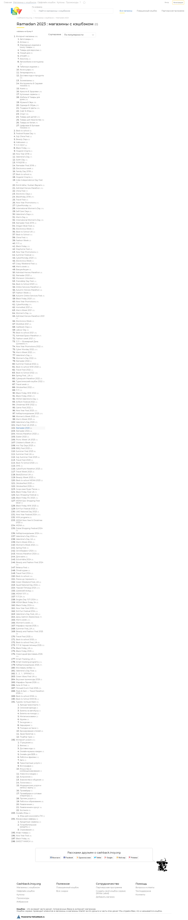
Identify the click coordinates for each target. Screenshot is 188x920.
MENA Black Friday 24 (27, 602)
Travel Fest (22, 200)
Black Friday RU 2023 (27, 498)
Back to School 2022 (27, 373)
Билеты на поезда (29, 713)
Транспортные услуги (31, 763)
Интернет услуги (25, 740)
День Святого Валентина (29, 617)
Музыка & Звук (28, 102)
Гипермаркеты (28, 72)
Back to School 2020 (26, 284)
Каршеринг (26, 725)
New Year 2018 (24, 154)
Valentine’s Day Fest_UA (28, 614)
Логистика (26, 783)
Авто (23, 760)
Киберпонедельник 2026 (29, 665)
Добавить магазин (105, 897)
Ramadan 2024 (24, 431)
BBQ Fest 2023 (24, 448)
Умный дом (26, 53)
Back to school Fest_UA (28, 642)
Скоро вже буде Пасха (28, 489)
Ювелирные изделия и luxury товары (30, 46)
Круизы (24, 719)
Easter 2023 (22, 437)
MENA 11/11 (22, 594)
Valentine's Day (24, 157)
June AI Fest (23, 685)
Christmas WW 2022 (26, 405)
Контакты (140, 894)
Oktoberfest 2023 (25, 483)
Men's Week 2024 (25, 542)
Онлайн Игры (23, 813)
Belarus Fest (22, 567)
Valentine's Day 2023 (26, 422)
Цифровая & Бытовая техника (29, 126)
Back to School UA (25, 232)
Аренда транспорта (30, 705)
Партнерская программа (173, 11)
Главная (8, 2)
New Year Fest (24, 835)
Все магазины (126, 11)
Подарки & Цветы (30, 108)
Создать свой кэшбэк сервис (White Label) (111, 892)
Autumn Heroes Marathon (29, 290)
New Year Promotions (27, 203)
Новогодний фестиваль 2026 (29, 655)
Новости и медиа (29, 774)
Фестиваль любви (25, 668)
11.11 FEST (21, 145)
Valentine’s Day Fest (26, 671)
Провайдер (26, 790)
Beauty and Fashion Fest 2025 (29, 632)
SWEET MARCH (24, 841)
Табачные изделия (29, 67)
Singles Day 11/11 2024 (27, 599)
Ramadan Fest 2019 (26, 223)
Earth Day (21, 160)
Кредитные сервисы (30, 822)
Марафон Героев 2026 (27, 682)
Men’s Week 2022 (25, 352)
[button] (178, 2)
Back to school (23, 131)
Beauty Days (23, 139)
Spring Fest (22, 548)
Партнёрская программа (109, 887)
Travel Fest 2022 (24, 370)
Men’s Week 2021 (25, 310)
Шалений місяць (25, 591)
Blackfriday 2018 (25, 197)
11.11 (19, 243)
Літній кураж (23, 570)
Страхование (27, 830)
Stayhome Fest (24, 249)
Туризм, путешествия (27, 702)
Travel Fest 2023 (24, 460)
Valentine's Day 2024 (26, 536)
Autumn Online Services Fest (30, 296)
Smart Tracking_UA (26, 659)
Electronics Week (25, 229)
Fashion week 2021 (25, 338)
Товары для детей (30, 117)
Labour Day (22, 330)
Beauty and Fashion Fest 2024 (29, 563)
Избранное (22, 901)
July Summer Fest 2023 (28, 457)
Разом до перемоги (26, 579)
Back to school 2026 (26, 696)
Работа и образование (31, 801)
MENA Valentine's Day (27, 399)
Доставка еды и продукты (32, 76)
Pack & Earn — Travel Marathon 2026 (30, 692)
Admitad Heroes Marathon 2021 (30, 317)
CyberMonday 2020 (26, 258)
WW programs (24, 517)
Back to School (24, 234)
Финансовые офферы (27, 819)
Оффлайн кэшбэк (46, 2)
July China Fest (24, 136)
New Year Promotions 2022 (29, 346)
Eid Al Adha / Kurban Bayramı (30, 185)
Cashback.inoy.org (24, 18)
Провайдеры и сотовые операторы (31, 794)
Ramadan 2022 (24, 361)
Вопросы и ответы (145, 887)
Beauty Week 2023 (26, 477)
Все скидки (62, 891)
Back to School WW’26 (27, 699)
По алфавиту (37, 7)
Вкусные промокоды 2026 (29, 679)
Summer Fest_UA (25, 628)
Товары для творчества (32, 120)
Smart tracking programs (29, 662)
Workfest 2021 (23, 324)
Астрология (26, 777)
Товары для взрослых (30, 50)
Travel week (22, 384)
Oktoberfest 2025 (25, 486)
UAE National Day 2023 (27, 511)
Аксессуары (27, 70)
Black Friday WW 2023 (27, 506)
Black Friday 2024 (25, 605)
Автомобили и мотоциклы (31, 63)
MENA (20, 525)
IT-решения (26, 742)
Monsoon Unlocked (25, 278)
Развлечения (27, 804)
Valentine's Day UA (25, 539)
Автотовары (26, 39)
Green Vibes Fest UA (26, 676)
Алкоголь (25, 59)
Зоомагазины (27, 80)
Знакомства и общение (32, 780)
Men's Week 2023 (25, 419)
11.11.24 (20, 596)
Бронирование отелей (31, 731)
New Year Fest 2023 (26, 410)
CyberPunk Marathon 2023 (29, 469)
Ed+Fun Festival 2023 (27, 509)
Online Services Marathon (28, 287)
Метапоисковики (29, 716)
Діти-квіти (21, 557)
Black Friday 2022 (25, 396)
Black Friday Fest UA (26, 492)
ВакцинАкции (23, 269)
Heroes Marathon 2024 (27, 554)
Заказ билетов (28, 734)
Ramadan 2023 (62, 18)
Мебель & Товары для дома (30, 98)
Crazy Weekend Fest (26, 264)
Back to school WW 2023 (28, 367)
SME (19, 466)
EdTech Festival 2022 (26, 402)
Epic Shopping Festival (27, 495)
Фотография (26, 766)
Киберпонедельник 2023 (29, 413)
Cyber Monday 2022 (26, 349)
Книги (24, 88)
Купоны (61, 2)
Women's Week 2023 (27, 416)
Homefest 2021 (24, 307)
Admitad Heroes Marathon (29, 188)
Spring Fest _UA (24, 375)
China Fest (22, 191)
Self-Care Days (23, 211)
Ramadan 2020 (24, 275)
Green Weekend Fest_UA (28, 582)
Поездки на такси (29, 728)
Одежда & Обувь (29, 105)
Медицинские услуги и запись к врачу (30, 786)
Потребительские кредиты (28, 826)
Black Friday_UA (24, 648)
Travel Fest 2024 (24, 573)
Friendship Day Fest (26, 281)
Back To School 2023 (27, 463)
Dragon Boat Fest (25, 226)
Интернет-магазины (27, 36)
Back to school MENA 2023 (29, 480)
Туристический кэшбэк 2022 (30, 381)
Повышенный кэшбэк (67, 887)
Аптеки (24, 42)
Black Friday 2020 (25, 298)
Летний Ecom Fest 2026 (28, 688)
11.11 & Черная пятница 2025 (30, 645)
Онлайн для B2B (28, 754)
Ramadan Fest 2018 (26, 165)
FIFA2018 (21, 162)
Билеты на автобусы (30, 711)
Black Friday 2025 (25, 651)
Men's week (22, 266)
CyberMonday (23, 205)
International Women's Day (30, 208)
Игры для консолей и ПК (32, 816)
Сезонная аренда (29, 708)
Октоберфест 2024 (26, 551)
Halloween (22, 142)
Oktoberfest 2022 (25, 387)
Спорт (24, 114)
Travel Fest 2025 (24, 636)
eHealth (24, 56)
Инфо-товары (23, 833)
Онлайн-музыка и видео (32, 751)
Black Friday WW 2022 (27, 393)
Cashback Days (24, 327)
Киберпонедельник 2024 (29, 533)
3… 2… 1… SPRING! (25, 673)
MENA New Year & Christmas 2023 (29, 521)
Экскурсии (26, 722)
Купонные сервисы (30, 94)
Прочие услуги (28, 798)
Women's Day (24, 313)
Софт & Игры (27, 111)
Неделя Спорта (24, 151)
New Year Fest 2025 (26, 608)
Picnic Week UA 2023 (27, 439)
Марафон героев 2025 (27, 626)
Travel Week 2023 (25, 472)
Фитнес (24, 745)
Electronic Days (24, 194)
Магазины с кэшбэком (24, 2)
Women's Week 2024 (27, 545)
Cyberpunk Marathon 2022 (29, 378)
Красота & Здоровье (31, 91)
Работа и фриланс (29, 757)
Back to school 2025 (26, 639)
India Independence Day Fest (29, 181)
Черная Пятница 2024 (28, 588)
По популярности (74, 35)
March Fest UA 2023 (26, 425)
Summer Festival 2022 (27, 364)
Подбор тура (27, 737)
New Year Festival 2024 (28, 514)
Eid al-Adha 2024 (24, 559)
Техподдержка (143, 891)
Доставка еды (27, 748)
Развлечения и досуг (31, 807)
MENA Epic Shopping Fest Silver (28, 502)
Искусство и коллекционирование (31, 770)
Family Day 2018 (24, 171)
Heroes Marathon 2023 (27, 434)
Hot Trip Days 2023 (25, 445)
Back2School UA (24, 474)
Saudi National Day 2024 (28, 585)
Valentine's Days (25, 214)
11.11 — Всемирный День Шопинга (27, 342)
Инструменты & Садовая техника (31, 84)
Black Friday (23, 148)
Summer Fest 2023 (26, 451)
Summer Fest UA (25, 454)
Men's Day (22, 217)
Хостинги (25, 810)
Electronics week (24, 168)
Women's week (24, 623)
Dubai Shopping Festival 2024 (29, 529)
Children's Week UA (26, 442)
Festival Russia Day (26, 133)
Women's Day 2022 (26, 358)
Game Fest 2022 (24, 407)
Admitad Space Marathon (28, 335)
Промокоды (72, 2)
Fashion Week (23, 240)
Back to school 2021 (26, 333)
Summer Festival (25, 255)
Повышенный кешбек (147, 11)
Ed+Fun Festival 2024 (27, 611)
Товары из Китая (29, 122)
